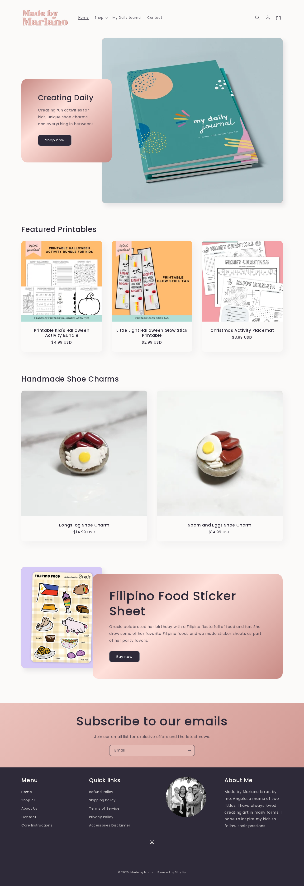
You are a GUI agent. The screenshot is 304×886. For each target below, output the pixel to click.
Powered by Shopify (171, 872)
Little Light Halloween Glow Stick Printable (152, 333)
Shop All (28, 800)
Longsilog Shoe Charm (84, 525)
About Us (29, 808)
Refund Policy (101, 791)
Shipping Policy (102, 800)
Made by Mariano (143, 872)
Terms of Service (104, 808)
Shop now (54, 140)
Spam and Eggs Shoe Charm (220, 525)
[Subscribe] (189, 750)
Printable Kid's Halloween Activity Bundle (62, 333)
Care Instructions (36, 825)
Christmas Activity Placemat (242, 330)
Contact (28, 817)
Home (26, 791)
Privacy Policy (101, 817)
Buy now (124, 656)
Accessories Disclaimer (109, 825)
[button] (101, 18)
